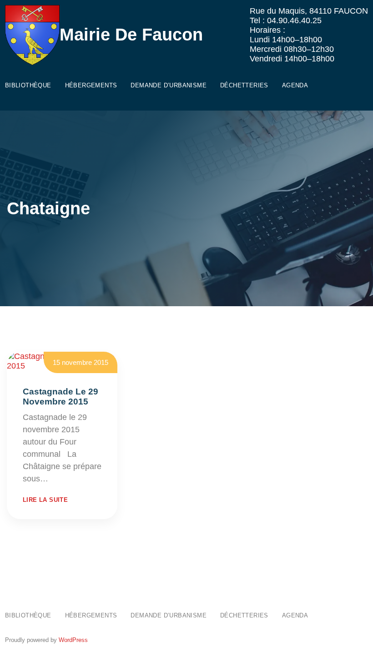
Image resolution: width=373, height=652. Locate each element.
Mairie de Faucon (131, 34)
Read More (70, 478)
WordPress (73, 640)
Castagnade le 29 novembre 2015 (60, 396)
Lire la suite (45, 499)
